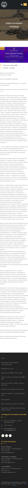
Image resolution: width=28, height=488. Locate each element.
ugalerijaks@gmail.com (8, 462)
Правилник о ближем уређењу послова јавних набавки (13, 409)
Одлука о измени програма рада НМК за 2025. (13, 378)
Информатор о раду (7, 368)
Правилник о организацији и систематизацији (10, 363)
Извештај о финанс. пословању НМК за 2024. (13, 394)
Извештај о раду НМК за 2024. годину (12, 389)
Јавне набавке (5, 399)
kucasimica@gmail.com (7, 452)
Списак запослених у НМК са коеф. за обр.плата (12, 384)
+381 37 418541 (8, 425)
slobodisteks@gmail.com (8, 472)
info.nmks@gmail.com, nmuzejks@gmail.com (10, 429)
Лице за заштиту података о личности (13, 404)
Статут (3, 358)
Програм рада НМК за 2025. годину (12, 373)
